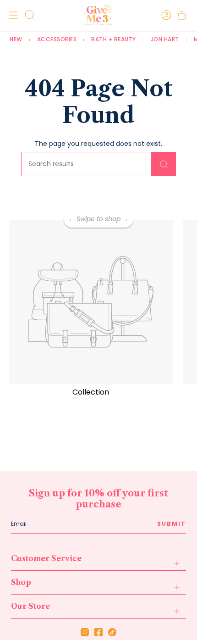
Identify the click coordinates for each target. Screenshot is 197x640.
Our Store (30, 606)
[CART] (182, 15)
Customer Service (46, 558)
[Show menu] (12, 15)
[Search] (164, 164)
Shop (21, 582)
